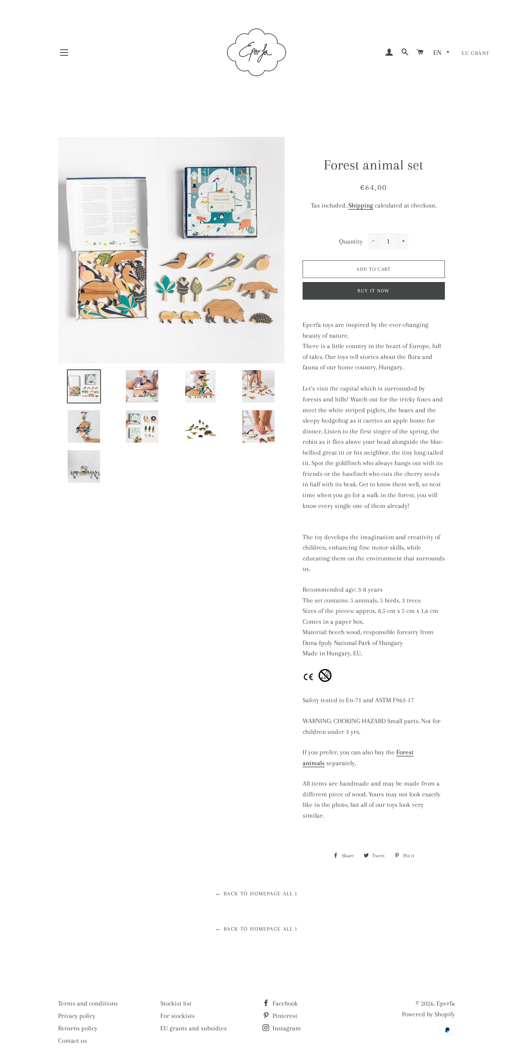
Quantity (351, 241)
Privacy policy (76, 1016)
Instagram (286, 1028)
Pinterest (284, 1016)
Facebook (284, 1003)
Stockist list (176, 1003)
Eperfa (445, 1003)
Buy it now (373, 291)
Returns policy (77, 1028)
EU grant (475, 53)
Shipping (360, 205)
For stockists (177, 1016)
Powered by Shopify (428, 1014)
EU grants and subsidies (193, 1028)
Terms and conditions (88, 1003)
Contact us (72, 1040)
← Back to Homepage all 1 (256, 894)
